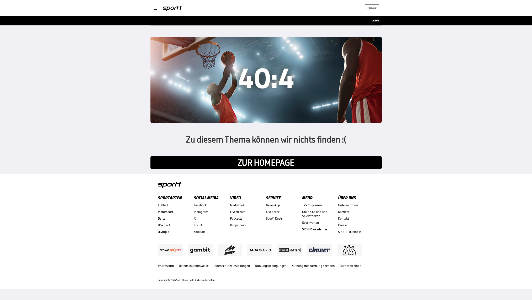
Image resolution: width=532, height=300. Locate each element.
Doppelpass (238, 225)
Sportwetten (310, 223)
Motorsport (165, 212)
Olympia (163, 232)
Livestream (238, 212)
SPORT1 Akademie (314, 229)
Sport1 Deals (274, 218)
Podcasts (236, 218)
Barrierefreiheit (350, 266)
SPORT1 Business (349, 232)
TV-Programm (312, 205)
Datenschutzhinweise (194, 266)
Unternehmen (348, 205)
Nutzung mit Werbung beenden (313, 266)
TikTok (198, 225)
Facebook (200, 205)
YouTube (200, 232)
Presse (342, 225)
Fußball (163, 205)
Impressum (166, 266)
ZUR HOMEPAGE (266, 162)
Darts (161, 218)
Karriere (344, 212)
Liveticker (273, 212)
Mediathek (237, 205)
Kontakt (343, 218)
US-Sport (164, 225)
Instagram (201, 212)
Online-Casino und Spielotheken (314, 214)
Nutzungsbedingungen (271, 266)
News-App (273, 205)
